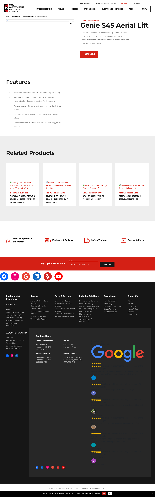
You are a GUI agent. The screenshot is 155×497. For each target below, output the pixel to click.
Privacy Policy (84, 488)
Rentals (61, 9)
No (109, 494)
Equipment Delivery (62, 240)
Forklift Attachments (15, 312)
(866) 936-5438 (85, 3)
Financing (108, 304)
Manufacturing (85, 311)
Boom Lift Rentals (38, 306)
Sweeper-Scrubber (14, 346)
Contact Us (132, 315)
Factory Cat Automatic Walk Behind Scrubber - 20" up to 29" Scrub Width (22, 199)
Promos (124, 3)
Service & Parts (136, 240)
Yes (104, 494)
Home (7, 16)
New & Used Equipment (44, 9)
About (131, 9)
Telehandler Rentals (39, 319)
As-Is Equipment (13, 349)
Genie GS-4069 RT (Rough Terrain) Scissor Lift (130, 198)
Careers (131, 312)
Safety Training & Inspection (112, 9)
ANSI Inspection (110, 312)
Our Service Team (62, 301)
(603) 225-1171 (41, 362)
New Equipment (16, 16)
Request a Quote (89, 54)
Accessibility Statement (98, 488)
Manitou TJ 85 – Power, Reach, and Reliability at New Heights (57, 199)
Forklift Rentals (37, 309)
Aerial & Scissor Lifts (28, 16)
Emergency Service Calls (114, 306)
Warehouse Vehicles (14, 321)
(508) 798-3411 (69, 362)
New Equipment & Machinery (22, 240)
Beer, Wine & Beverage (89, 301)
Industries (74, 9)
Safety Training (99, 240)
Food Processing (86, 304)
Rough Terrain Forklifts (15, 340)
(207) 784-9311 (41, 349)
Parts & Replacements (64, 314)
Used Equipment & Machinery (16, 332)
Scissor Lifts (11, 343)
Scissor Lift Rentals (38, 316)
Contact (145, 9)
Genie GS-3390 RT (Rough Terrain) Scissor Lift (93, 198)
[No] (152, 494)
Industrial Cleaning (19, 193)
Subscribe (107, 264)
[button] (71, 23)
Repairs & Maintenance (64, 316)
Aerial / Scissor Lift (13, 315)
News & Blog (133, 309)
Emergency (106, 3)
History (131, 304)
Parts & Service (90, 9)
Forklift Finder (110, 301)
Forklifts (9, 310)
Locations (136, 3)
